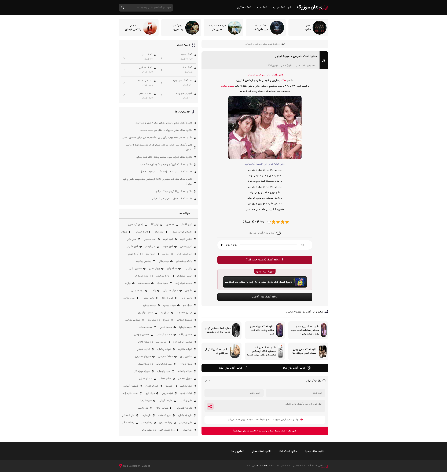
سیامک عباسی (165, 356)
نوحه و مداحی (145, 94)
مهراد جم (187, 305)
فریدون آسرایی (130, 386)
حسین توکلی (135, 268)
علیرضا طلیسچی (184, 408)
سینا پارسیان (163, 371)
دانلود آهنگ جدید (282, 8)
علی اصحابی (128, 415)
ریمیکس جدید (145, 81)
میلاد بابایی (129, 298)
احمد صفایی (141, 232)
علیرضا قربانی (165, 400)
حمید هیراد (162, 283)
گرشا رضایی (186, 386)
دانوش (188, 290)
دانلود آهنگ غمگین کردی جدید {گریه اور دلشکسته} (166, 164)
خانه (283, 44)
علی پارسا (146, 415)
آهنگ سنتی (146, 55)
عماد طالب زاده (130, 393)
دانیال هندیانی (170, 290)
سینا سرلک (143, 364)
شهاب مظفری (185, 349)
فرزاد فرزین (167, 393)
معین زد (152, 320)
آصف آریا (170, 224)
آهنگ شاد (262, 8)
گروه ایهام (133, 254)
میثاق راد (165, 312)
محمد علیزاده (145, 327)
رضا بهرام (187, 430)
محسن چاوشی (141, 334)
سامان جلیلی (145, 378)
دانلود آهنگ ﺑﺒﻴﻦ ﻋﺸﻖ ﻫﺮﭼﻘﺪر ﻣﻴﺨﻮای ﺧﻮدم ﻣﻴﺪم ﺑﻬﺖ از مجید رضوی (159, 147)
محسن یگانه (185, 334)
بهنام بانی (164, 261)
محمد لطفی (166, 327)
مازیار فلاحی (143, 342)
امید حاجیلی (150, 239)
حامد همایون (163, 276)
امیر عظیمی (132, 246)
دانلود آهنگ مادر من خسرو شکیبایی (295, 56)
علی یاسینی (142, 408)
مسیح (166, 320)
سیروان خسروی (143, 356)
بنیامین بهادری (143, 261)
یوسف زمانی (137, 290)
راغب (153, 290)
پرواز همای (154, 268)
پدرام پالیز (172, 268)
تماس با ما (238, 451)
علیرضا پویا (146, 400)
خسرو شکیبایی (254, 75)
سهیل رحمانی (185, 378)
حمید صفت (144, 283)
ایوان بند (150, 254)
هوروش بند (167, 298)
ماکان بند (161, 342)
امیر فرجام (150, 246)
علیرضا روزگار (162, 408)
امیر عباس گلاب (184, 254)
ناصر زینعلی (149, 298)
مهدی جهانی (149, 305)
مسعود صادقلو (184, 320)
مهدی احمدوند (184, 312)
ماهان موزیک (312, 7)
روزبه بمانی (146, 430)
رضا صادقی (128, 422)
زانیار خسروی (165, 422)
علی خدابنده (164, 415)
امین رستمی (186, 246)
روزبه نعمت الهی (167, 430)
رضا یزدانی (146, 422)
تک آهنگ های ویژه (182, 81)
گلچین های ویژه (184, 94)
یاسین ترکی (186, 298)
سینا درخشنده (185, 371)
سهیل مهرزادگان (142, 371)
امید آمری (168, 239)
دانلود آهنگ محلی (261, 451)
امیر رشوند (167, 246)
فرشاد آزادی (186, 393)
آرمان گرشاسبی (135, 224)
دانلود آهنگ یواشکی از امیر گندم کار (174, 191)
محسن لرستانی (164, 334)
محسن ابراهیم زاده (182, 342)
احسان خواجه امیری (182, 232)
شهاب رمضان (164, 349)
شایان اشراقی (143, 349)
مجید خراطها (185, 327)
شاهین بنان (186, 356)
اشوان (124, 232)
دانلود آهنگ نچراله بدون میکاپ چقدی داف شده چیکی (164, 157)
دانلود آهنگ (277, 75)
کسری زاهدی (151, 386)
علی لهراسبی (186, 400)
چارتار (128, 283)
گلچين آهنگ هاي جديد (230, 368)
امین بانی (131, 239)
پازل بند (188, 268)
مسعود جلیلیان (145, 312)
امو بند (165, 254)
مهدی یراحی (169, 305)
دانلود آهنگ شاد (288, 451)
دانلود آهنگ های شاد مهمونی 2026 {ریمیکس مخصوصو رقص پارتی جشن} (157, 181)
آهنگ (283, 80)
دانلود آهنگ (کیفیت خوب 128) (263, 260)
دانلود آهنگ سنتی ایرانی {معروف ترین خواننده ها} (166, 172)
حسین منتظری (184, 276)
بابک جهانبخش (184, 261)
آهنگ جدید (300, 65)
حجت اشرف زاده (183, 283)
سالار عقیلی (165, 378)
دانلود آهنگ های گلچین (265, 297)
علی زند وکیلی (185, 415)
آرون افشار (187, 224)
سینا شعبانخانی (164, 364)
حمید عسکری (142, 276)
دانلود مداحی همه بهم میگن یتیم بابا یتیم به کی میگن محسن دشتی (157, 137)
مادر (268, 75)
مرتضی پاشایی (132, 320)
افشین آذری (186, 239)
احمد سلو (159, 232)
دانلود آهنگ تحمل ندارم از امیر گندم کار (172, 199)
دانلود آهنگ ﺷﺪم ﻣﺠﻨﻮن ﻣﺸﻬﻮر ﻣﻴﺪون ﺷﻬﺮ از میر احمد (163, 123)
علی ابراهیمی (185, 422)
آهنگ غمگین (244, 8)
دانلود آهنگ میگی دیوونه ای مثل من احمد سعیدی (166, 130)
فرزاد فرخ (150, 393)
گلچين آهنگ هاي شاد (294, 368)
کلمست (169, 386)
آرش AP (155, 224)
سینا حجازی (186, 364)
